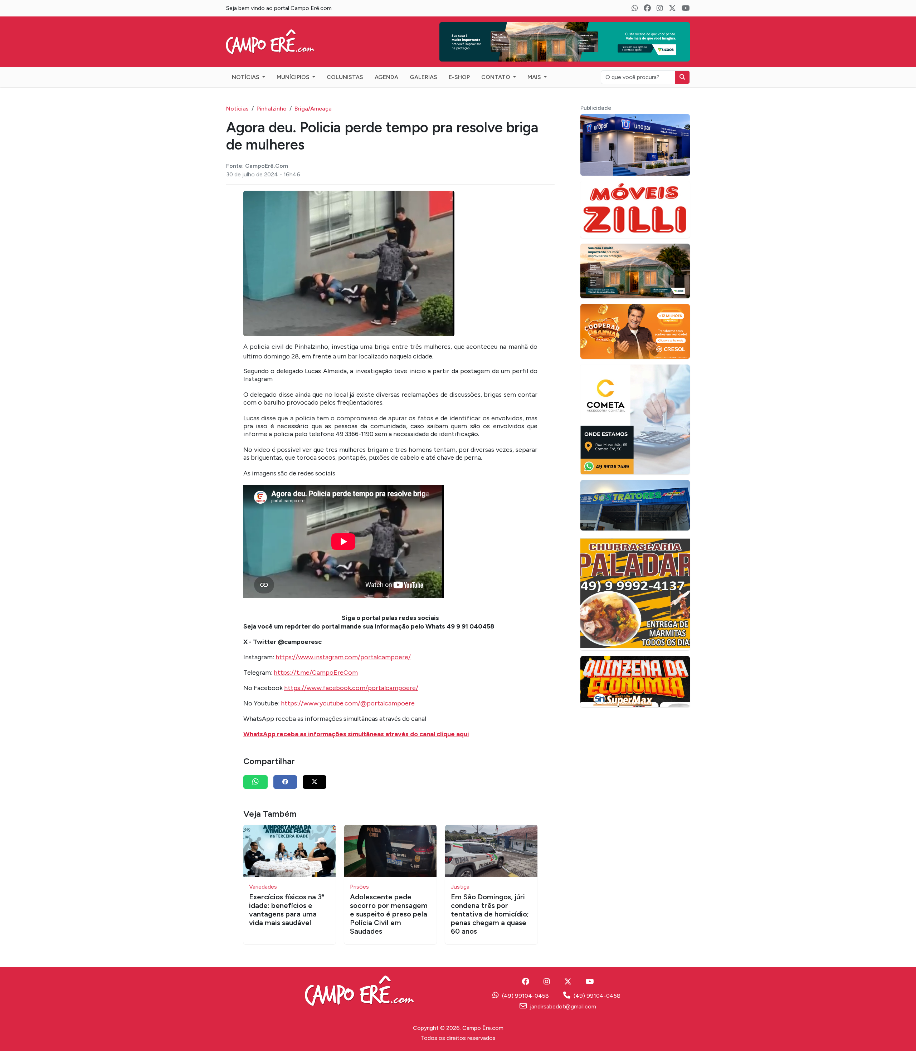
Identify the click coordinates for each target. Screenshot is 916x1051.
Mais (534, 66)
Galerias (423, 66)
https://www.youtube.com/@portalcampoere (348, 692)
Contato (496, 66)
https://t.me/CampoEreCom (316, 662)
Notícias (246, 66)
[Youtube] (686, 8)
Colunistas (345, 66)
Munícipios (294, 66)
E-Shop (459, 66)
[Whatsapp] (635, 8)
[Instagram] (660, 8)
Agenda (386, 66)
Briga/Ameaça (313, 97)
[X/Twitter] (672, 8)
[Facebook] (647, 8)
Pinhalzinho (272, 97)
